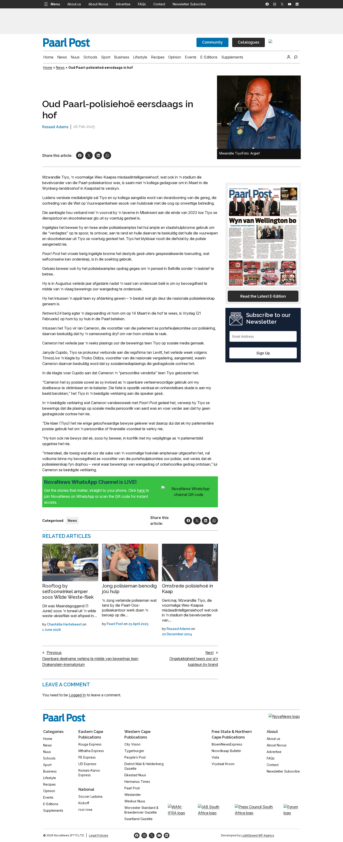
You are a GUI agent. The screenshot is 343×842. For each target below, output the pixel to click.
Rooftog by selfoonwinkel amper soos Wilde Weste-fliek (68, 591)
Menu (55, 4)
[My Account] (288, 57)
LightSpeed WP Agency (258, 835)
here (141, 490)
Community (212, 42)
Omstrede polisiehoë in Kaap (187, 588)
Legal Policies (98, 835)
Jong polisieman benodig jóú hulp (129, 588)
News (60, 67)
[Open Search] (295, 57)
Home (47, 67)
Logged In (77, 695)
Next (209, 652)
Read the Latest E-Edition (263, 296)
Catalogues (248, 42)
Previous (54, 652)
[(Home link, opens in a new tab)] (64, 718)
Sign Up (263, 353)
